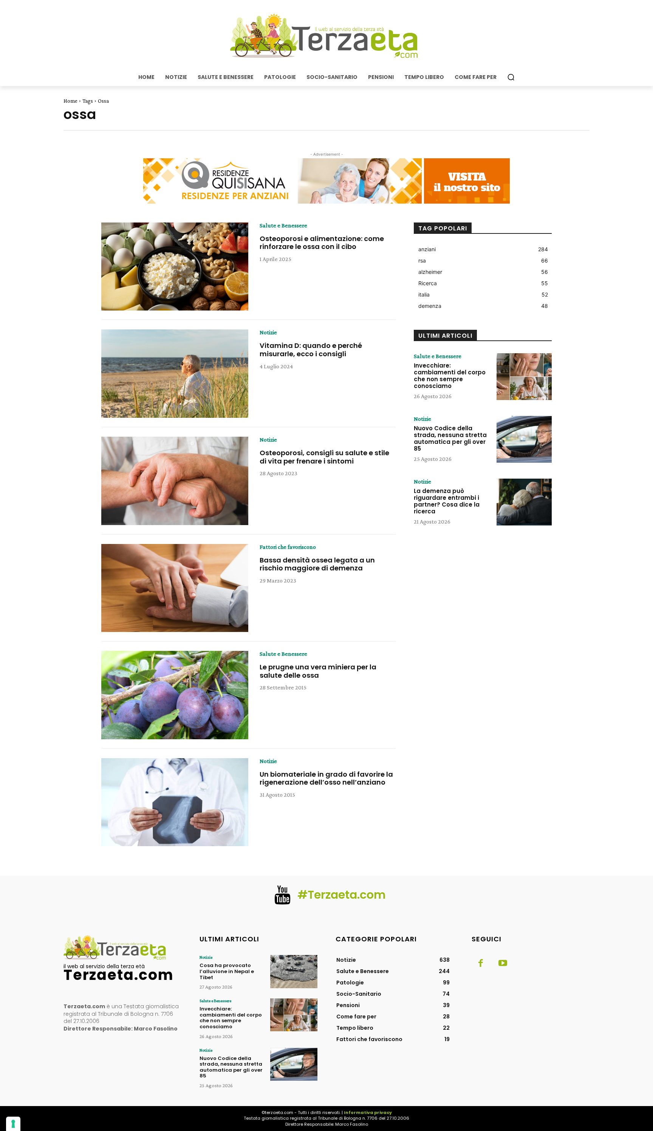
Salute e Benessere (283, 225)
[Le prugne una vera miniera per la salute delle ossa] (174, 695)
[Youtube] (503, 964)
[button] (511, 77)
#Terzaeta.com (341, 895)
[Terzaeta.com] (326, 36)
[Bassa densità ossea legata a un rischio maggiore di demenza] (174, 588)
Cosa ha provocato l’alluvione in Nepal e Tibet (227, 971)
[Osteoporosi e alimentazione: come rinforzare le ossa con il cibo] (174, 266)
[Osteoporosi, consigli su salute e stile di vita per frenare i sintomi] (174, 481)
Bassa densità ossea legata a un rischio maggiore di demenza (317, 564)
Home (70, 101)
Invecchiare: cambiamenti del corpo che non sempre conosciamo (450, 376)
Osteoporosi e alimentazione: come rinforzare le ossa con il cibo (322, 243)
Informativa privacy (368, 1112)
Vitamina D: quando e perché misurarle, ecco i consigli (311, 349)
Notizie (268, 332)
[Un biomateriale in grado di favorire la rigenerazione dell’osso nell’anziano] (174, 802)
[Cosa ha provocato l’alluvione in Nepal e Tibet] (293, 971)
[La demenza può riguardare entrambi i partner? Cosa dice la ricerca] (524, 502)
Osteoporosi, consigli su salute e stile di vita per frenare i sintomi (324, 457)
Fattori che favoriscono (288, 547)
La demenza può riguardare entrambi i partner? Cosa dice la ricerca (447, 501)
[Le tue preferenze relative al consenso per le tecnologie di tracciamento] (13, 1124)
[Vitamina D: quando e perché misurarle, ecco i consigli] (174, 373)
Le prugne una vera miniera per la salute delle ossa (318, 671)
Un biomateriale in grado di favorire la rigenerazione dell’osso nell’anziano (326, 778)
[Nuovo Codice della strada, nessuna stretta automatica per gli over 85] (524, 439)
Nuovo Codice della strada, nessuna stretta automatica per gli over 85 (450, 438)
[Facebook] (481, 964)
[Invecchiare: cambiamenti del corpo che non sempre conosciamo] (524, 376)
